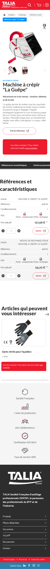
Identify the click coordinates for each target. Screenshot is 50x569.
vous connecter (31, 148)
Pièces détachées (11, 523)
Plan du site (23, 559)
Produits (7, 516)
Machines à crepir (35, 15)
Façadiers (11, 15)
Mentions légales (9, 559)
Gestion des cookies (38, 559)
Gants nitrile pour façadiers (17, 352)
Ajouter (39, 230)
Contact (6, 548)
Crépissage (22, 15)
